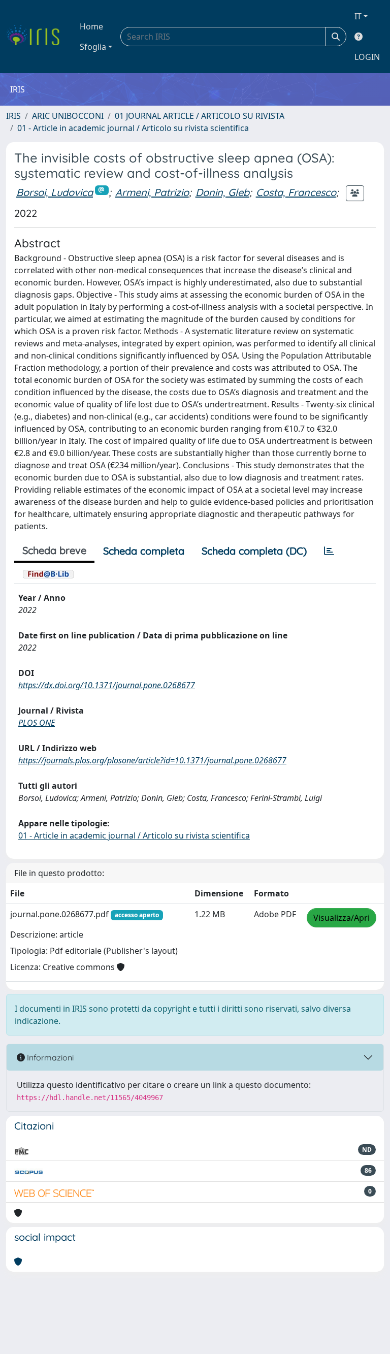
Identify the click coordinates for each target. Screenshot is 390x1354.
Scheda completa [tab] (143, 550)
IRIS (13, 115)
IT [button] (358, 16)
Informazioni (49, 1057)
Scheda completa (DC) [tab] (254, 550)
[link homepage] (37, 36)
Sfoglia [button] (93, 46)
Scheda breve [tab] (54, 550)
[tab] (329, 551)
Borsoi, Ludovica (54, 192)
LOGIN (367, 56)
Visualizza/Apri (341, 917)
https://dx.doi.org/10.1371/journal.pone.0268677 (106, 685)
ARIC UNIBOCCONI (68, 115)
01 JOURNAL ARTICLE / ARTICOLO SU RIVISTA (199, 115)
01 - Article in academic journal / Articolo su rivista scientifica (133, 128)
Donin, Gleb (222, 192)
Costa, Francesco (296, 192)
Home (91, 26)
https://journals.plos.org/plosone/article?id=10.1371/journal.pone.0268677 (152, 760)
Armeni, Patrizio (152, 192)
